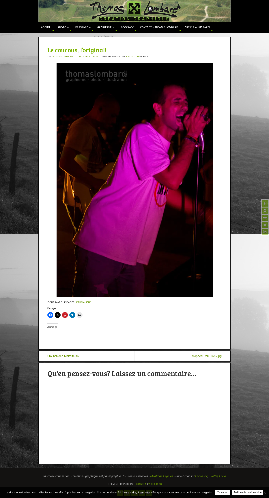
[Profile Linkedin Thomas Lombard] (265, 232)
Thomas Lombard (63, 56)
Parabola (140, 484)
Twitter (213, 476)
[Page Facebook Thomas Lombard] (265, 203)
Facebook (201, 476)
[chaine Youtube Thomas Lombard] (265, 225)
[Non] (264, 493)
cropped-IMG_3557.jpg (207, 356)
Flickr (222, 476)
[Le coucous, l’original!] (134, 180)
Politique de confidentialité (247, 492)
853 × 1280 (133, 56)
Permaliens (83, 302)
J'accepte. (222, 492)
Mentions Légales (161, 476)
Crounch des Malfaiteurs (63, 356)
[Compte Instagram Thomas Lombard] (265, 211)
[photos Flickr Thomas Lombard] (265, 218)
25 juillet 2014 (89, 56)
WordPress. (155, 484)
